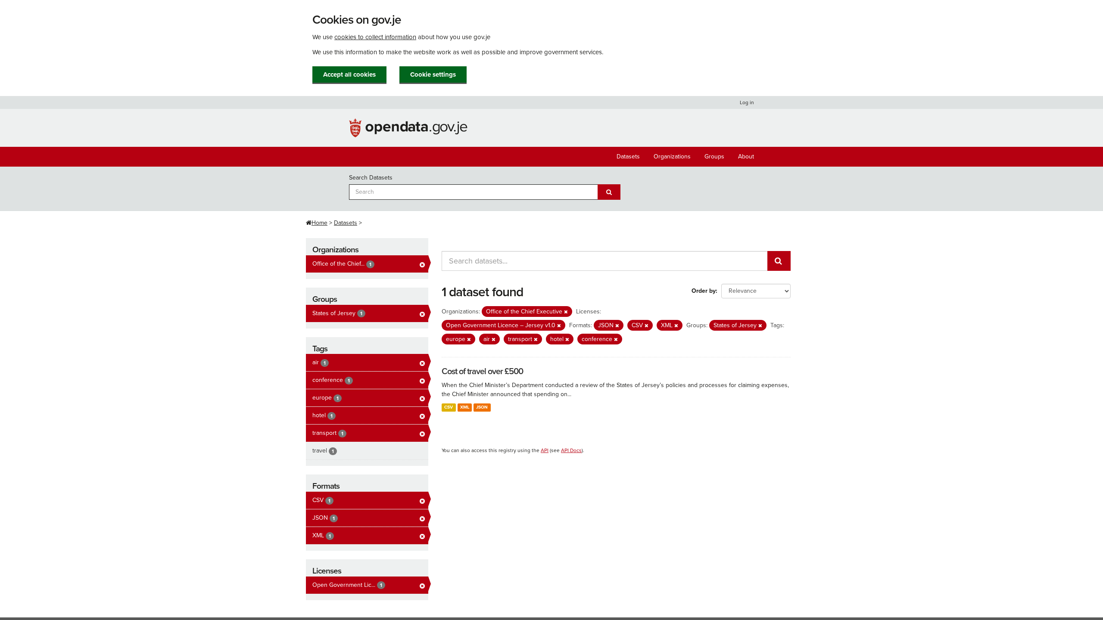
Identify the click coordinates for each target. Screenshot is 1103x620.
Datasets (628, 156)
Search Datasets (371, 177)
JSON (482, 407)
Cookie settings (433, 74)
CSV (448, 407)
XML (464, 407)
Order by (704, 290)
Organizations (672, 156)
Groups (714, 156)
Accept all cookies (349, 74)
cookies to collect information (375, 37)
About (746, 156)
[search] (779, 261)
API (544, 450)
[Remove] (566, 312)
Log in (747, 102)
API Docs (571, 450)
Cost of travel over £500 (482, 371)
